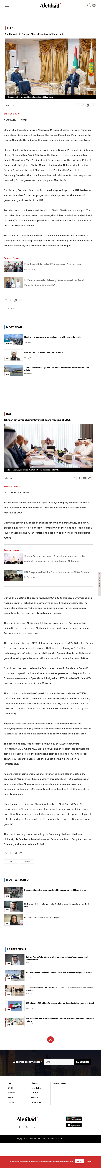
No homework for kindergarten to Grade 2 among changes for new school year (56, 905)
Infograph (35, 1083)
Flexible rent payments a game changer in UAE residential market (53, 337)
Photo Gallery (36, 1088)
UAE (9, 1083)
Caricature (35, 1093)
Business (11, 1093)
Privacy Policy (36, 1102)
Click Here (49, 1161)
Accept (79, 1161)
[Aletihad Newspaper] (50, 5)
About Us (34, 1098)
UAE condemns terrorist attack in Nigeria (42, 918)
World (10, 1088)
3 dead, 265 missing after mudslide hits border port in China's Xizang (55, 890)
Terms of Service (59, 1083)
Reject (89, 1161)
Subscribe (82, 1062)
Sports (10, 1098)
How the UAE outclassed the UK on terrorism (43, 352)
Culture (11, 1102)
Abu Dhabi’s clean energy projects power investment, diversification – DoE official (56, 369)
